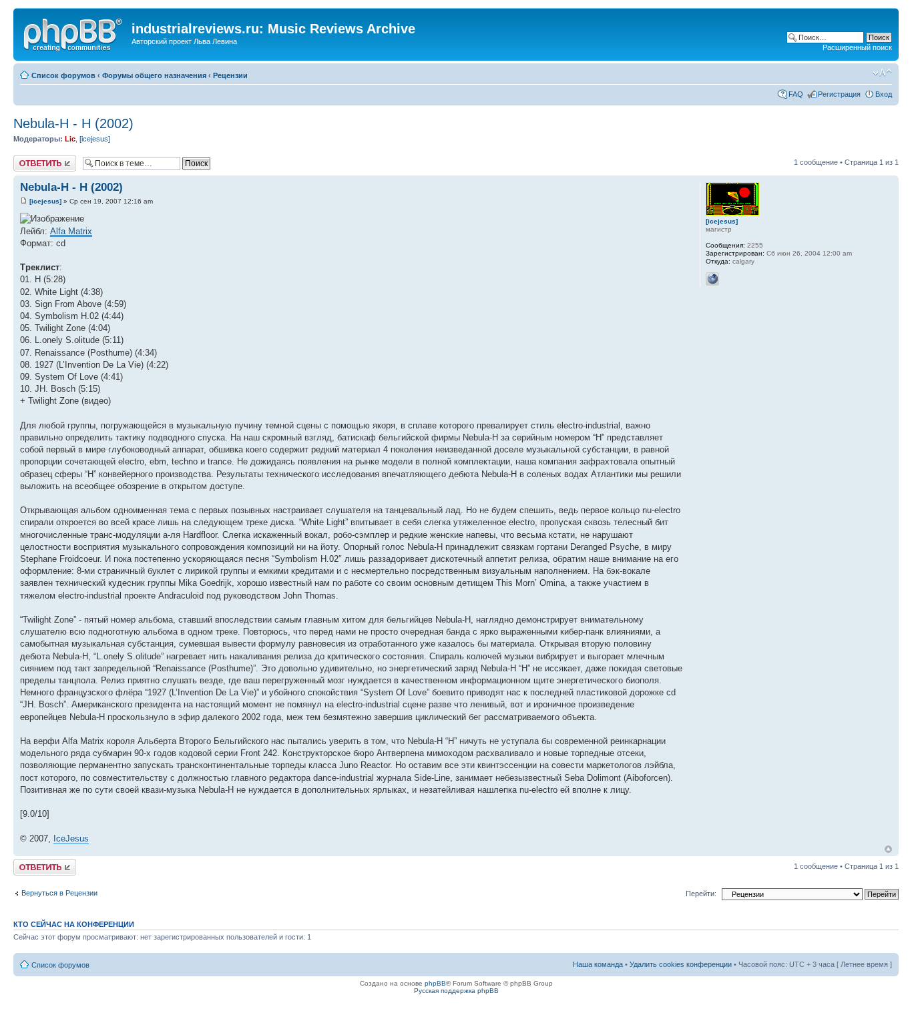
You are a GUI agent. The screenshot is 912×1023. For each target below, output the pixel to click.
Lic (70, 139)
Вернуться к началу (888, 849)
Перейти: (701, 894)
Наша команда (598, 964)
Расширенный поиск (857, 47)
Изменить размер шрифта (882, 73)
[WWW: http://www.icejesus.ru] (712, 279)
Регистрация (839, 94)
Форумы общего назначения (154, 75)
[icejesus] (94, 139)
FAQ (795, 94)
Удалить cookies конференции (681, 964)
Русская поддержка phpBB (456, 990)
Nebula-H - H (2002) (73, 123)
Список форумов (63, 75)
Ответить (29, 159)
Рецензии (230, 75)
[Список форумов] (74, 32)
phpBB (435, 983)
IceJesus (71, 838)
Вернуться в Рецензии (59, 893)
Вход (883, 94)
